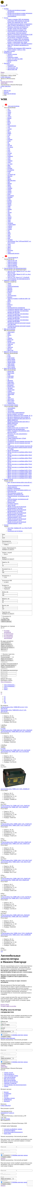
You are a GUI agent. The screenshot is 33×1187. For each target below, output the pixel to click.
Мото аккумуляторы (10, 1080)
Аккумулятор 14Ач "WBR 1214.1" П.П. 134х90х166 (16, 934)
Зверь (9, 247)
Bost (8, 124)
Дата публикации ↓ (6, 682)
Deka (8, 354)
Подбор (6, 8)
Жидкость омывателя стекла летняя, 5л (18, 417)
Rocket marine (11, 361)
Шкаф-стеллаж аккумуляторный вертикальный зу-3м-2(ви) (16, 507)
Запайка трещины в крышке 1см (16, 30)
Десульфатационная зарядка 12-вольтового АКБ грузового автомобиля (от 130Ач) (19, 24)
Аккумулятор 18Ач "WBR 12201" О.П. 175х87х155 (15, 825)
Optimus (9, 338)
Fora (8, 148)
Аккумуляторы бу (9, 1074)
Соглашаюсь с (15, 1035)
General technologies (13, 286)
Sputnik (9, 209)
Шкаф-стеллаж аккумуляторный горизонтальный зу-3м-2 (16, 516)
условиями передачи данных (19, 1035)
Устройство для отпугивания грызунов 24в (19, 446)
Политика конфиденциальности (13, 1132)
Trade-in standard (12, 265)
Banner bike (10, 371)
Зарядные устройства (10, 1083)
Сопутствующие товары (11, 1075)
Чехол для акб (11, 505)
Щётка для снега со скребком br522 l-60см (19, 476)
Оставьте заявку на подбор (8, 1006)
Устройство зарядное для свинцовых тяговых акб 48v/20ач (18, 311)
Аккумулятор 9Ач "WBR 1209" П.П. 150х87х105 (15, 880)
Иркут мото (10, 400)
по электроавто (8, 635)
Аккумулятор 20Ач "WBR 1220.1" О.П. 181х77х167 (16, 862)
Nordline (9, 188)
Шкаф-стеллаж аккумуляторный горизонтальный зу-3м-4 (16, 519)
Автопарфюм (11, 408)
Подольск (10, 250)
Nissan (9, 186)
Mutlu (9, 185)
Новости (9, 55)
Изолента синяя (11, 424)
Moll (8, 182)
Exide (9, 141)
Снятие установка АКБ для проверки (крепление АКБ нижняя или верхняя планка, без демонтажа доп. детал (18, 21)
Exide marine (11, 358)
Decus (9, 132)
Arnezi (9, 112)
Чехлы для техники (13, 450)
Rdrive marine (11, 359)
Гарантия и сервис (12, 57)
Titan (8, 214)
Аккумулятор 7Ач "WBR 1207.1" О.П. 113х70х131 (15, 898)
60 (4, 701)
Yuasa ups (10, 347)
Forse (8, 151)
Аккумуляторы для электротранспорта (15, 1084)
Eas (8, 136)
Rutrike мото (11, 386)
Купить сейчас (5, 1004)
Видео (9, 62)
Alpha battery (11, 332)
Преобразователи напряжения (16, 307)
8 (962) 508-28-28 (5, 77)
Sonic (8, 208)
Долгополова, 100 (12, 68)
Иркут (9, 249)
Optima (9, 191)
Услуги (6, 17)
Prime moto (10, 382)
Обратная (7, 587)
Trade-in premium (12, 263)
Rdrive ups (10, 339)
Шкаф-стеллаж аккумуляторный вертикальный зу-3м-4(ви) (16, 510)
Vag (8, 230)
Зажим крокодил (12, 487)
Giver (8, 159)
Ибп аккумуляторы (9, 1078)
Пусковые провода (12, 503)
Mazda (9, 179)
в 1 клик (3, 728)
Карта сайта (7, 1133)
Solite (8, 206)
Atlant (9, 113)
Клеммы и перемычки (13, 488)
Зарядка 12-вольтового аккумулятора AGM (19, 34)
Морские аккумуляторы (11, 1081)
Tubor (9, 220)
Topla (8, 215)
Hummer (9, 288)
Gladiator (9, 160)
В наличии (7, 616)
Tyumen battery (11, 224)
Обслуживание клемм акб (14, 493)
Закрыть (3, 1065)
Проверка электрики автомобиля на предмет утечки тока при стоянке (17, 27)
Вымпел (9, 297)
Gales (8, 157)
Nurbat (9, 189)
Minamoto (10, 380)
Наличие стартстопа (8, 654)
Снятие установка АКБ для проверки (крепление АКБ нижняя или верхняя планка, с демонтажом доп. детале (18, 40)
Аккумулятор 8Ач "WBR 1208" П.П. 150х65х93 (14, 916)
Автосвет (10, 409)
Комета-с (10, 304)
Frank (9, 154)
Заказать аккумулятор (7, 81)
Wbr (8, 395)
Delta (8, 333)
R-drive (9, 200)
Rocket (9, 203)
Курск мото (10, 402)
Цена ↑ (6, 689)
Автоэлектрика (11, 295)
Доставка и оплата (9, 51)
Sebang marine (11, 362)
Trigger (9, 218)
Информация (8, 52)
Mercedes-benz (11, 180)
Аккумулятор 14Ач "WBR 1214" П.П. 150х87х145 (15, 843)
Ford (8, 150)
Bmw (8, 121)
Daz (8, 130)
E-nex (9, 356)
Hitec (8, 165)
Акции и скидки (12, 54)
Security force (11, 342)
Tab (8, 211)
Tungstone (10, 223)
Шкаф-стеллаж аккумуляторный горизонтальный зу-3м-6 (16, 522)
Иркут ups (10, 350)
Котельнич (10, 65)
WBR (6, 544)
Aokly (9, 110)
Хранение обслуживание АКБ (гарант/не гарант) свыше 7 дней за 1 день (19, 48)
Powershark (10, 195)
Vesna (9, 233)
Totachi (9, 217)
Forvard (9, 153)
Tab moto (10, 388)
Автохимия (10, 411)
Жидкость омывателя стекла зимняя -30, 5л (19, 415)
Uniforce (9, 226)
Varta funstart (11, 392)
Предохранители (12, 436)
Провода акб (11, 502)
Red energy (10, 385)
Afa (8, 109)
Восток (9, 348)
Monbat (9, 183)
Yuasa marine (11, 365)
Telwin (9, 294)
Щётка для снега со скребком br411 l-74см (19, 474)
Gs (8, 379)
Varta (8, 232)
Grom (9, 162)
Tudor (9, 221)
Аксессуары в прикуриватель (15, 412)
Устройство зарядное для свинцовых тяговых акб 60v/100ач (18, 314)
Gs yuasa (9, 163)
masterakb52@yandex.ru (7, 1112)
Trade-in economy (12, 262)
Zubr (8, 238)
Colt (8, 127)
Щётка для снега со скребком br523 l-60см (19, 478)
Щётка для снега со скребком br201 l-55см (19, 470)
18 (4, 698)
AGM (6, 582)
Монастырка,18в (12, 69)
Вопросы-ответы (12, 60)
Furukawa (10, 156)
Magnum (9, 176)
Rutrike (9, 341)
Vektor (9, 345)
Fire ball (9, 145)
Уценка (6, 1086)
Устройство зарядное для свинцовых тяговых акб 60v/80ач (18, 320)
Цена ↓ (6, 687)
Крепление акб (11, 491)
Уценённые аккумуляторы (15, 531)
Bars (8, 119)
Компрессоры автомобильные (16, 429)
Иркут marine (11, 367)
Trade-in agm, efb (12, 260)
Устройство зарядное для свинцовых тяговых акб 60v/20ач (18, 317)
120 (5, 702)
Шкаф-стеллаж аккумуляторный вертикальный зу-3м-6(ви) (16, 513)
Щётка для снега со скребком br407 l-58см (19, 473)
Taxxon (9, 212)
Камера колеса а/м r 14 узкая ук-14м (17, 427)
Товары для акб (8, 1072)
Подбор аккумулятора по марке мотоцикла (19, 13)
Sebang (9, 204)
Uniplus (9, 229)
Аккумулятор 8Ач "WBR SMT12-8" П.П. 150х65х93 (16, 731)
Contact (9, 129)
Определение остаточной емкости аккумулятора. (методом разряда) (17, 32)
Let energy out (11, 174)
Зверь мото (10, 399)
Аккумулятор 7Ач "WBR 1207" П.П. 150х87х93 (14, 807)
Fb (8, 142)
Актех (9, 246)
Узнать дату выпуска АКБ (15, 58)
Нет (6, 554)
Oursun (9, 192)
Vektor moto (10, 394)
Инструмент (11, 426)
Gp (8, 336)
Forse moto (10, 377)
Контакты (7, 63)
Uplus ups (10, 344)
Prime (9, 198)
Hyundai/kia (10, 170)
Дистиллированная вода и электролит (18, 485)
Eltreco (9, 335)
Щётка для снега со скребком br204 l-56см (19, 471)
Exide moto (10, 376)
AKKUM (4, 83)
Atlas (8, 115)
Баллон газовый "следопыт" (15, 414)
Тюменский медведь (13, 253)
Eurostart (9, 139)
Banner (9, 118)
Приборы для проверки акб (15, 494)
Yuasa (9, 397)
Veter (8, 235)
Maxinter (9, 291)
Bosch (9, 122)
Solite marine (10, 364)
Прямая (7, 588)
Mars (8, 177)
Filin (8, 144)
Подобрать (4, 650)
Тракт (9, 252)
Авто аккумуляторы (10, 1077)
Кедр (8, 303)
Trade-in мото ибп (12, 266)
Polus (8, 194)
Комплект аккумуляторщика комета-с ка (19, 490)
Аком (9, 244)
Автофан (10, 239)
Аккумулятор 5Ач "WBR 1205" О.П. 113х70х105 (15, 751)
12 (5, 577)
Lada (8, 173)
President (9, 197)
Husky (9, 167)
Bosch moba (10, 373)
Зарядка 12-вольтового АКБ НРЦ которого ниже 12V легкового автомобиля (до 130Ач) (19, 45)
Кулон (9, 306)
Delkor (9, 133)
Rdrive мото (10, 383)
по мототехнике (8, 633)
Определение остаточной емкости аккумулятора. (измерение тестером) (17, 36)
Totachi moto (10, 389)
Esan (8, 138)
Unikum (9, 227)
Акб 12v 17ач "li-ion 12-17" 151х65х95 (18, 277)
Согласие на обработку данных (13, 1129)
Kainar (9, 171)
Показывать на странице (8, 626)
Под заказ (5, 618)
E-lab (8, 135)
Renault (9, 201)
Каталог (6, 1092)
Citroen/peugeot (11, 126)
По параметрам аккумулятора (8, 637)
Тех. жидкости (11, 440)
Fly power (10, 147)
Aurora (9, 116)
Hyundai (9, 168)
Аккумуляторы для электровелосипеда (18, 279)
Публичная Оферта (9, 1130)
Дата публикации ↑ (9, 686)
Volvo (9, 236)
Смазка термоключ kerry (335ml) (16, 438)
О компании (7, 1093)
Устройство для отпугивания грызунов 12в (19, 441)
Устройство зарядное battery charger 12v (18, 309)
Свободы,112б (11, 66)
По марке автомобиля (7, 631)
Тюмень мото (11, 403)
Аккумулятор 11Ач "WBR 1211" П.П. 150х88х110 (15, 789)
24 (4, 699)
